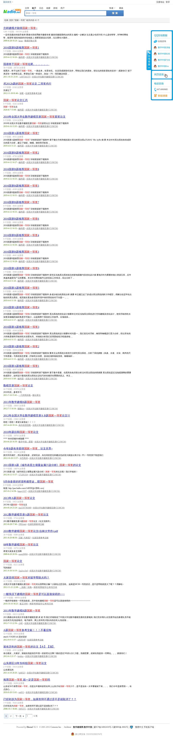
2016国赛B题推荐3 (21, 251)
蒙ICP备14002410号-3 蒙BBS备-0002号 (111, 727)
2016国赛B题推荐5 (21, 185)
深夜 (22, 93)
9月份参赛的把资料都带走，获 (28, 481)
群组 (55, 8)
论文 (12, 561)
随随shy (21, 409)
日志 (41, 8)
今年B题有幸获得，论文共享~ (28, 448)
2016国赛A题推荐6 (21, 268)
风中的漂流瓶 (25, 425)
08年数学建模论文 (21, 544)
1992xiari (22, 524)
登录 (168, 2)
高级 (121, 8)
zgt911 (21, 692)
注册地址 (160, 2)
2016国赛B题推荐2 (21, 152)
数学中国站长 (164, 54)
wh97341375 (25, 77)
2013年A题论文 (19, 498)
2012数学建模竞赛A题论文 (26, 514)
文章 (27, 8)
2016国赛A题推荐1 (21, 366)
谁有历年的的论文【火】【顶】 (29, 646)
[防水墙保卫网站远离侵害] (131, 727)
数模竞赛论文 (18, 385)
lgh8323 (22, 673)
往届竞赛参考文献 (33, 93)
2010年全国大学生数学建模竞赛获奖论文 (34, 116)
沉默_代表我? (25, 538)
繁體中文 (139, 727)
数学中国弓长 (164, 60)
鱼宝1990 (24, 604)
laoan (21, 41)
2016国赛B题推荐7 (21, 202)
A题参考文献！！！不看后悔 (27, 630)
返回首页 (7, 2)
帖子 (34, 8)
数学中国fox (163, 66)
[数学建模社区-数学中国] (12, 11)
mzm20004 (23, 554)
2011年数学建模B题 (21, 402)
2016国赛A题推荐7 (21, 133)
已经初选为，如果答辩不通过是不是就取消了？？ (39, 699)
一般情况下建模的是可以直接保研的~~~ (34, 594)
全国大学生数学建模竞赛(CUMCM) (42, 57)
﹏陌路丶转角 (26, 587)
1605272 (22, 709)
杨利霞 (22, 57)
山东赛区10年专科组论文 (25, 663)
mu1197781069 (25, 508)
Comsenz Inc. (56, 727)
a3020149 (22, 640)
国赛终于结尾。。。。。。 (26, 64)
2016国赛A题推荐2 (21, 346)
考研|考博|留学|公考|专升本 (45, 587)
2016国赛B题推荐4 (21, 235)
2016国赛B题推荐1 (21, 47)
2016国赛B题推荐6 (21, 218)
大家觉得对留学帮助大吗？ (26, 577)
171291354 (23, 475)
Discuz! (30, 727)
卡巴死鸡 (24, 458)
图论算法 (36, 395)
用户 (62, 8)
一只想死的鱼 (25, 395)
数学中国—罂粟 (26, 442)
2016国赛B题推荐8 (21, 169)
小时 (21, 623)
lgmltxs (20, 656)
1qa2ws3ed (23, 571)
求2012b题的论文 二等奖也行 (27, 83)
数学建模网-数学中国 (82, 727)
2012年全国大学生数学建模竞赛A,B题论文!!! (36, 415)
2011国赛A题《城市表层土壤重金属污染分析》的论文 (42, 465)
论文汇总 (15, 100)
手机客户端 (149, 727)
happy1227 (22, 491)
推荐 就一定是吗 (26, 679)
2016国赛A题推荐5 (21, 287)
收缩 (148, 60)
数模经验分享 (30, 41)
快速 (111, 8)
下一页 (18, 716)
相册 (48, 8)
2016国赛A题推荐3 (21, 326)
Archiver (67, 727)
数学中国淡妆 (164, 47)
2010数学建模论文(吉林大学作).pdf (30, 531)
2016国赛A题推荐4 (21, 307)
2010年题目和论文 (21, 432)
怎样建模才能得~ (20, 28)
